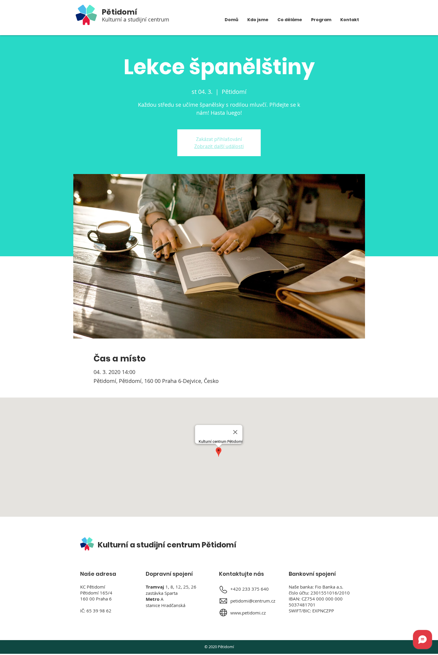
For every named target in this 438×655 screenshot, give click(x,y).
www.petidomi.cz (248, 613)
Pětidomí (119, 12)
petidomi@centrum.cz (252, 601)
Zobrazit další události (219, 146)
